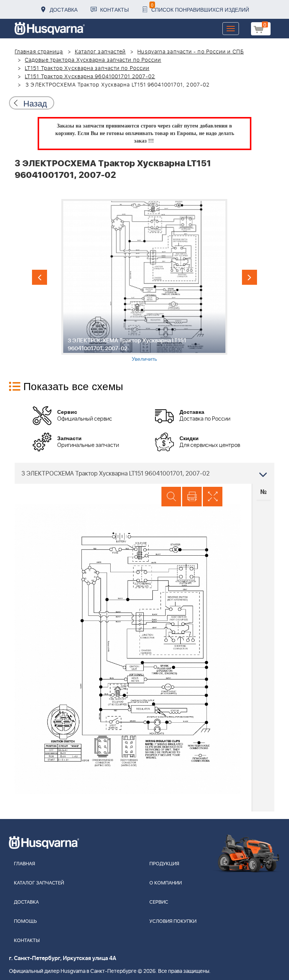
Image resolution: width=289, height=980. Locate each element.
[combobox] (144, 473)
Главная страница (39, 52)
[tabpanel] (144, 280)
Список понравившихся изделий (200, 7)
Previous (39, 277)
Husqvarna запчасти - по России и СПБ (190, 52)
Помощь (25, 921)
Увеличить (144, 358)
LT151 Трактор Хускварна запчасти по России (87, 68)
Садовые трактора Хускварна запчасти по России (93, 60)
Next (249, 277)
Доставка (64, 9)
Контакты (114, 9)
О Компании (165, 883)
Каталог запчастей (100, 52)
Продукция (164, 864)
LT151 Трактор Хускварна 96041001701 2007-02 (90, 77)
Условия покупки (172, 921)
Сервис (158, 902)
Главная (24, 864)
